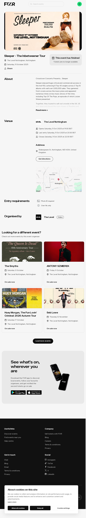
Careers (48, 441)
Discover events (10, 434)
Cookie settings (63, 508)
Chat (6, 460)
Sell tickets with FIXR (53, 434)
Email (6, 467)
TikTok (50, 463)
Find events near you (12, 437)
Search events (38, 4)
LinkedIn (50, 474)
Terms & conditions (52, 445)
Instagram (51, 460)
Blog (47, 437)
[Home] (9, 4)
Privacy (48, 448)
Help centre (9, 441)
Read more (41, 110)
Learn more (12, 502)
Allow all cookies (18, 508)
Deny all (40, 508)
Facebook (51, 467)
